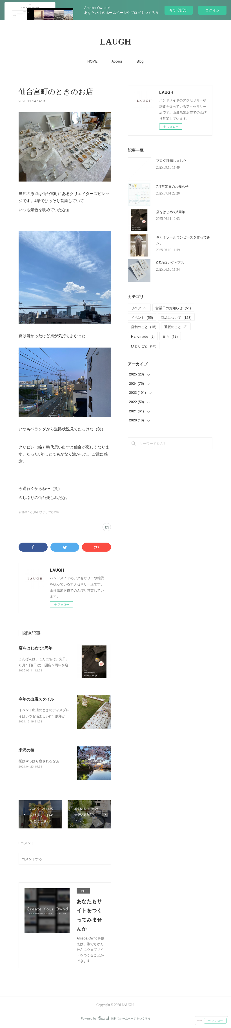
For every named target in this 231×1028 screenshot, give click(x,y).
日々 (170, 336)
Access (117, 61)
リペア (139, 307)
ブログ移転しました (171, 160)
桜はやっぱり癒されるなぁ (39, 760)
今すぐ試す (178, 9)
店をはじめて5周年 (35, 648)
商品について (176, 317)
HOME (92, 61)
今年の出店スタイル (36, 699)
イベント (142, 317)
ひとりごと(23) (49, 512)
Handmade (143, 336)
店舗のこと (143, 326)
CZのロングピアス (170, 262)
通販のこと (176, 326)
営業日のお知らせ (173, 307)
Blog (140, 61)
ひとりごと (143, 345)
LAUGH (115, 41)
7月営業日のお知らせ (172, 186)
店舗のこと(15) (28, 512)
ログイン (212, 10)
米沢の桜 (26, 750)
